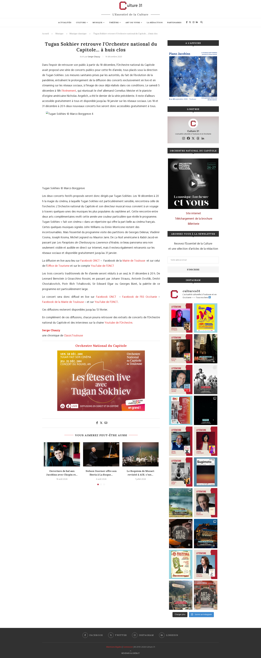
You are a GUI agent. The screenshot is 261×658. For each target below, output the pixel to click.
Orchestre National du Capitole (101, 346)
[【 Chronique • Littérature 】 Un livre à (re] (205, 502)
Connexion (128, 647)
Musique (97, 22)
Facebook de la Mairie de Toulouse (63, 302)
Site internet (193, 213)
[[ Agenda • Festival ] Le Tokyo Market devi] (205, 318)
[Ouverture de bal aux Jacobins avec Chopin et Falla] (62, 454)
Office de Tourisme (58, 266)
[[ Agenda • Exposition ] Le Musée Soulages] (205, 472)
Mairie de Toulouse (133, 261)
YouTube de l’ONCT (102, 266)
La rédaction (155, 22)
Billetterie (193, 224)
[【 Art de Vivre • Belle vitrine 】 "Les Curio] (205, 595)
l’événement (69, 91)
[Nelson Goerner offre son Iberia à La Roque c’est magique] (101, 454)
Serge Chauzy (94, 57)
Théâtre (114, 22)
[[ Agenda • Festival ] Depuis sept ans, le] (180, 410)
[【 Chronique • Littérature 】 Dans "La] (180, 318)
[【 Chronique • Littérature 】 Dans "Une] (180, 472)
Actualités (64, 22)
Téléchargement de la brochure (193, 219)
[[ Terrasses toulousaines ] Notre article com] (180, 595)
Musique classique (78, 33)
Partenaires (174, 22)
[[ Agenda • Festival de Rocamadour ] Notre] (205, 533)
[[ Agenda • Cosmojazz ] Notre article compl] (180, 502)
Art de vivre (133, 22)
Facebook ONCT (90, 261)
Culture (81, 22)
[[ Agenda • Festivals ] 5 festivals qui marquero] (205, 410)
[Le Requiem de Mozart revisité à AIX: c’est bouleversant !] (140, 454)
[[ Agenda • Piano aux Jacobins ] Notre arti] (205, 348)
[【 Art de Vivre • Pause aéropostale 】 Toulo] (180, 533)
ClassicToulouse (73, 335)
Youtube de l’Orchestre (118, 323)
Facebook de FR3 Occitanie (139, 297)
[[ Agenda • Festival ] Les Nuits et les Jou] (180, 564)
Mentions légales (114, 647)
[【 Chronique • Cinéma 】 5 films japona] (205, 379)
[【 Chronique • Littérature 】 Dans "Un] (205, 441)
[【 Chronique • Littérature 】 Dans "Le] (205, 564)
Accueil (45, 33)
